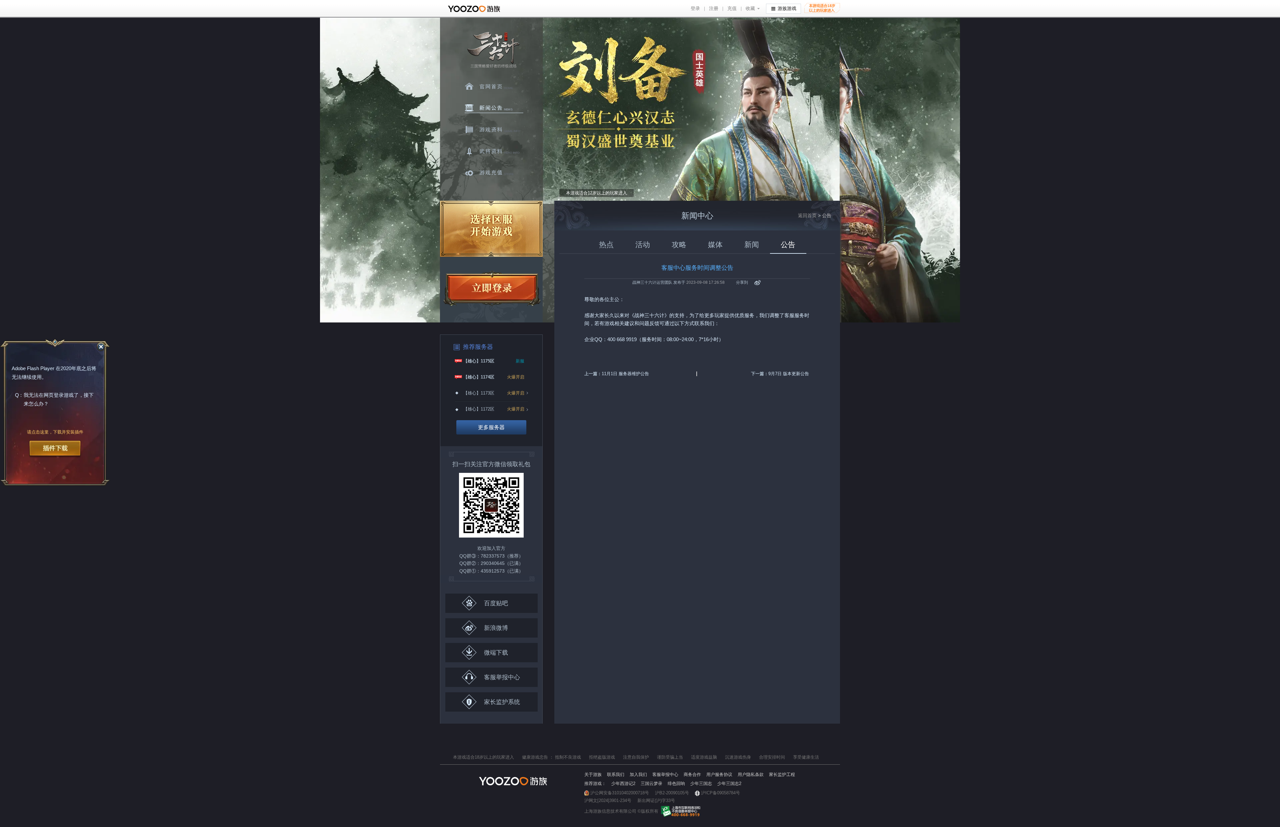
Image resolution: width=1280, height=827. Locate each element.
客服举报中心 (502, 677)
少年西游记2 (623, 783)
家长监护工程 (782, 774)
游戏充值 (494, 173)
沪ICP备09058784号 (720, 792)
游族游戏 (787, 8)
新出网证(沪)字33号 (656, 800)
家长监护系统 (502, 702)
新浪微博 (496, 628)
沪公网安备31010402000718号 (619, 792)
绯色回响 (676, 783)
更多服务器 (491, 427)
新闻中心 (494, 108)
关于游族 (593, 774)
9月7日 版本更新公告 (788, 373)
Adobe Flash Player (33, 368)
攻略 (679, 244)
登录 (695, 8)
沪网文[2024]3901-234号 (607, 800)
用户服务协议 (719, 774)
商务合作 (692, 774)
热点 (606, 244)
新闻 (751, 244)
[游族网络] (475, 9)
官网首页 (494, 86)
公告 (788, 244)
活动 (642, 244)
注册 (713, 8)
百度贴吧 (496, 603)
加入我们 (638, 774)
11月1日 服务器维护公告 (625, 373)
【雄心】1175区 (478, 360)
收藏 (750, 8)
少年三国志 (701, 783)
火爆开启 (515, 376)
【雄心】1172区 (478, 408)
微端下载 (496, 652)
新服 (520, 360)
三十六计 (493, 50)
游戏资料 (494, 130)
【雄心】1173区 (478, 392)
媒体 (715, 244)
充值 (732, 8)
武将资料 (494, 151)
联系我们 (615, 774)
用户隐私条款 (751, 774)
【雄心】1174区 (478, 376)
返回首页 (807, 215)
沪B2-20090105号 (672, 792)
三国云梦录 (651, 783)
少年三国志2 (729, 783)
